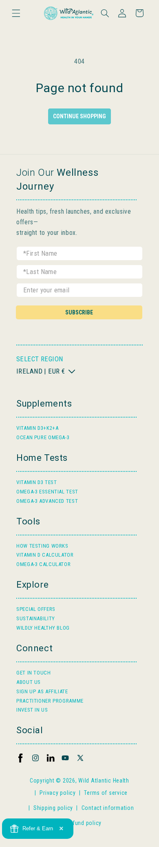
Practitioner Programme (50, 701)
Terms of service (106, 793)
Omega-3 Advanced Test (47, 501)
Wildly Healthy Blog (43, 628)
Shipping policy (53, 808)
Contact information (108, 808)
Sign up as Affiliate (42, 691)
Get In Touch (33, 673)
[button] (16, 13)
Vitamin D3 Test (36, 482)
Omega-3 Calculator (43, 564)
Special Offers (35, 609)
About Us (28, 682)
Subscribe (79, 312)
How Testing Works (42, 546)
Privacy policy (57, 793)
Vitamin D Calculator (45, 555)
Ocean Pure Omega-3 (42, 437)
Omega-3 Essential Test (47, 492)
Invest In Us (32, 710)
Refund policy (84, 823)
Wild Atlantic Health (103, 780)
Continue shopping (79, 116)
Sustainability (35, 618)
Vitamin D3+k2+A (37, 428)
